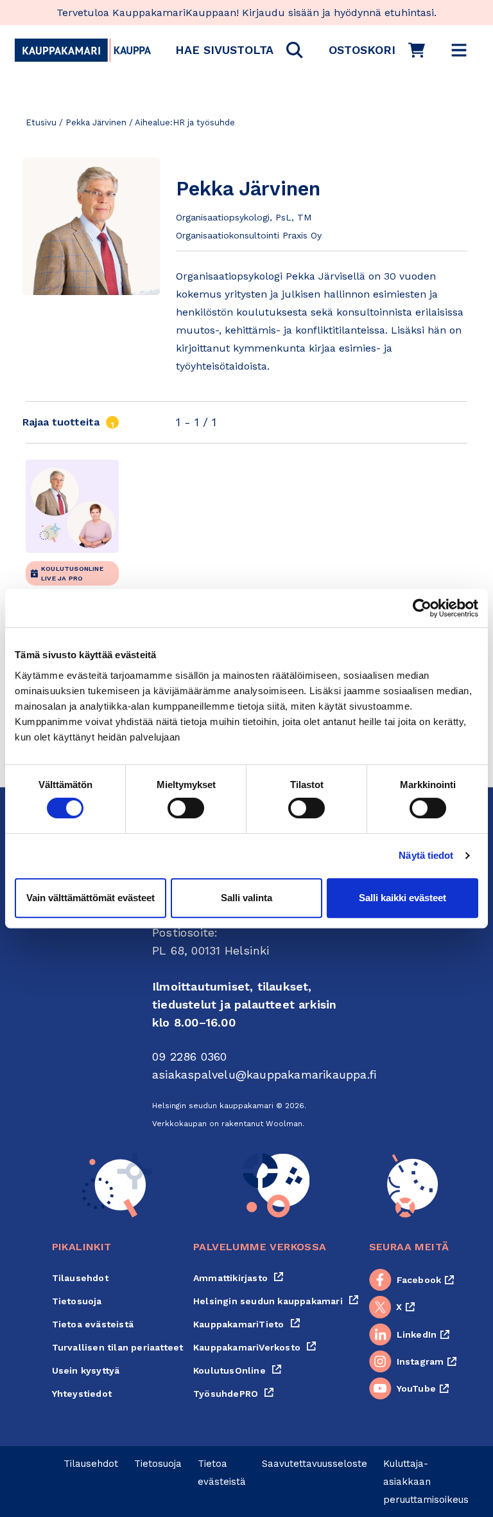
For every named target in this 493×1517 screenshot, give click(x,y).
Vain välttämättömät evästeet (90, 897)
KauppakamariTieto (246, 1324)
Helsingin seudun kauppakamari (276, 1301)
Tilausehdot (80, 1278)
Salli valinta (246, 897)
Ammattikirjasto (238, 1278)
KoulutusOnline (237, 1370)
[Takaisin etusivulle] (83, 50)
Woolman (284, 1123)
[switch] (186, 808)
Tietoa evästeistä (93, 1324)
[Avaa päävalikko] (459, 50)
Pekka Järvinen (95, 122)
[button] (239, 50)
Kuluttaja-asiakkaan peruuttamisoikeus (426, 1481)
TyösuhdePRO (233, 1393)
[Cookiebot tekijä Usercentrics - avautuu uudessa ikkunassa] (422, 608)
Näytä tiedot (426, 855)
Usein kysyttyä (86, 1370)
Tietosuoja (77, 1301)
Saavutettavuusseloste (314, 1463)
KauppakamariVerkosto (254, 1347)
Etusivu (41, 122)
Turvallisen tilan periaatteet (118, 1347)
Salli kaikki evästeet (402, 897)
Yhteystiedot (82, 1393)
